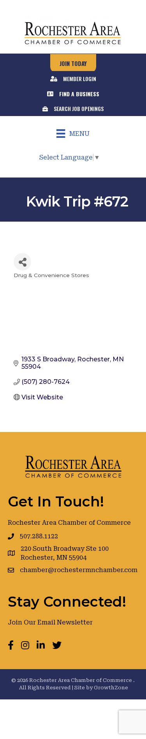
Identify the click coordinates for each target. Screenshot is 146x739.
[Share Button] (22, 262)
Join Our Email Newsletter (50, 622)
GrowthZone (111, 687)
